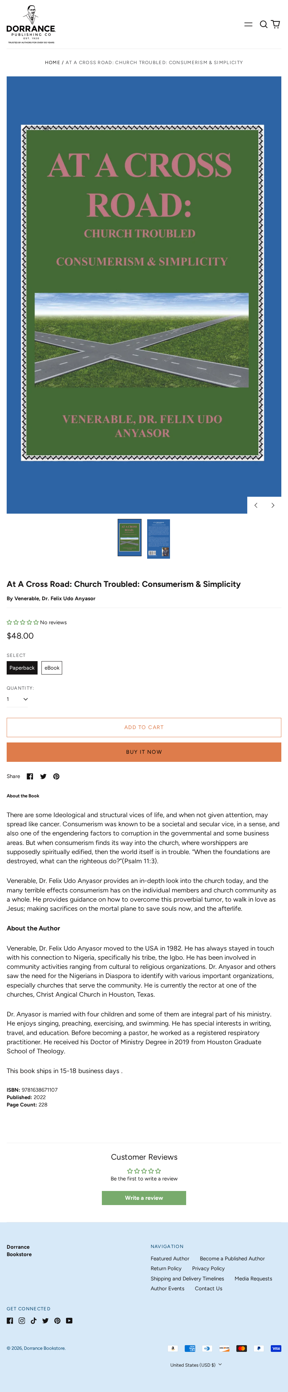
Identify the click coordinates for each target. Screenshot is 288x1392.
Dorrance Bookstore (44, 1348)
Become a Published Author (232, 1258)
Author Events (167, 1288)
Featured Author (170, 1258)
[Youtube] (69, 1320)
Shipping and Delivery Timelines (187, 1278)
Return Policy (166, 1268)
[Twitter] (45, 1320)
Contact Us (208, 1288)
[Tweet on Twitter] (43, 776)
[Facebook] (10, 1320)
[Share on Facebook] (30, 776)
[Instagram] (22, 1320)
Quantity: (20, 688)
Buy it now (144, 752)
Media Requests (253, 1278)
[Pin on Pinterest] (56, 776)
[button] (264, 24)
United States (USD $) (193, 1365)
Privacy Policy (208, 1268)
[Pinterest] (57, 1320)
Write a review (144, 1198)
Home (52, 62)
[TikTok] (33, 1320)
